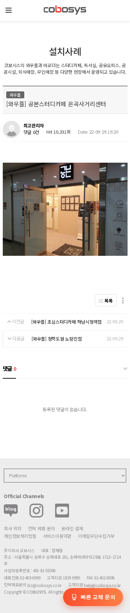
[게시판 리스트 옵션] (123, 300)
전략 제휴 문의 (41, 528)
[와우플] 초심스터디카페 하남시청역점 (66, 321)
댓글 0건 (32, 132)
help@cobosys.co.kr (102, 585)
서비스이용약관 (57, 536)
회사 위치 (12, 528)
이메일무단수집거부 (96, 536)
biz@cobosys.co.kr (44, 585)
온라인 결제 (72, 528)
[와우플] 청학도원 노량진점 (56, 338)
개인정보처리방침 (20, 536)
